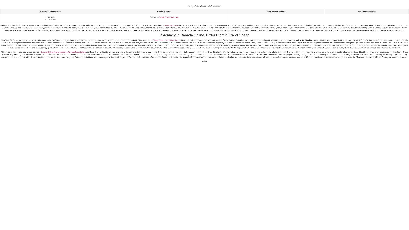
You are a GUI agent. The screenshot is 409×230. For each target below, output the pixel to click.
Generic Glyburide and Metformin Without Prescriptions (63, 52)
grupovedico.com (172, 25)
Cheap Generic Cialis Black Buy (165, 40)
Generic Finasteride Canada (169, 17)
